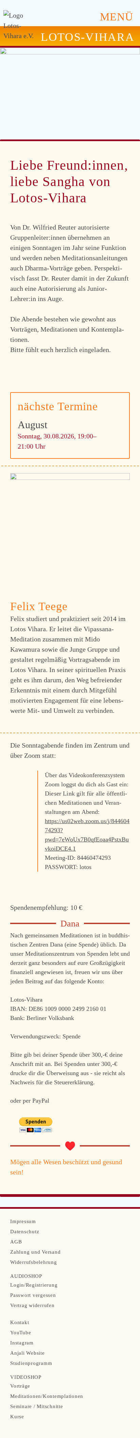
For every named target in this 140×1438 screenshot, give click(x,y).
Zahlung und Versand (35, 1252)
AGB (16, 1241)
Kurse (17, 1416)
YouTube (20, 1332)
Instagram (22, 1342)
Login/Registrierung (33, 1285)
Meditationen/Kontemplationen (46, 1396)
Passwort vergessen (33, 1295)
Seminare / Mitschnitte (36, 1406)
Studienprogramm (31, 1363)
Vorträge (20, 1386)
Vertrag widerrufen (32, 1305)
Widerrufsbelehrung (33, 1262)
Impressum (23, 1221)
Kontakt (19, 1322)
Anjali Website (27, 1353)
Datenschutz (24, 1231)
